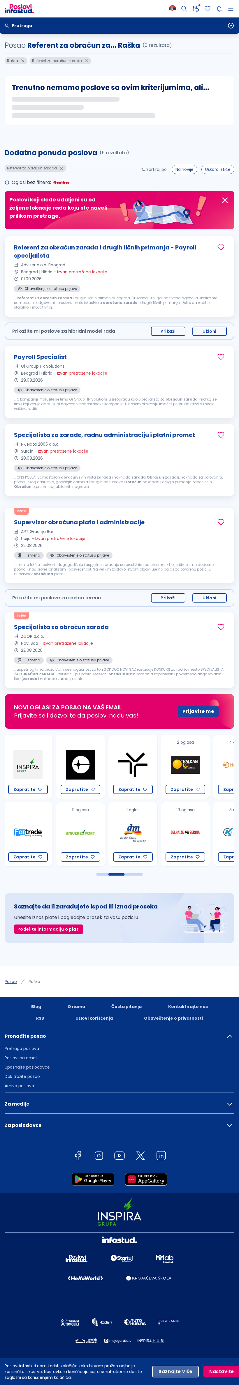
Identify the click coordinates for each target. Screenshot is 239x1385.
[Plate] (196, 8)
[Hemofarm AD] (185, 767)
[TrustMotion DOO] (80, 767)
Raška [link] (34, 981)
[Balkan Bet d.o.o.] (132, 767)
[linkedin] (161, 1156)
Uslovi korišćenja (94, 1018)
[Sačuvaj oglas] (221, 247)
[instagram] (99, 1156)
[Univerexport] (27, 834)
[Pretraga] (184, 8)
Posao (11, 981)
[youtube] (119, 1156)
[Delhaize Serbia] (132, 834)
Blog (36, 1006)
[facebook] (78, 1156)
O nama (76, 1006)
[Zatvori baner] (225, 200)
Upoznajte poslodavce (27, 1067)
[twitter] (140, 1156)
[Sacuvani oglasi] (207, 8)
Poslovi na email (21, 1058)
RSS (40, 1018)
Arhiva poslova (19, 1086)
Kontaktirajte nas (188, 1006)
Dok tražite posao (22, 1076)
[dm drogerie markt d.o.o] (80, 834)
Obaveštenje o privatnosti (173, 1018)
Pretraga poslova (22, 1048)
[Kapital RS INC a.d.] (185, 834)
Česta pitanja (126, 1006)
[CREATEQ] (27, 767)
